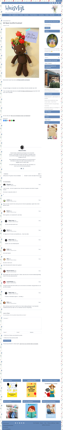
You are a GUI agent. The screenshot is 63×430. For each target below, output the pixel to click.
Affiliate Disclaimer (46, 425)
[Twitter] (17, 423)
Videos (46, 114)
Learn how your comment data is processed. (29, 343)
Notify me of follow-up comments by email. (13, 335)
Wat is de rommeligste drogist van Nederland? (20, 115)
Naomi (8, 211)
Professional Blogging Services (8, 425)
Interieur (21, 14)
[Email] (24, 423)
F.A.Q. (45, 423)
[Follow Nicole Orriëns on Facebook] (21, 168)
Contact (41, 423)
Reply (40, 184)
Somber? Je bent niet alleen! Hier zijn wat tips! (32, 176)
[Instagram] (20, 423)
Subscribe (47, 27)
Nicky (8, 302)
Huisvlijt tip (47, 105)
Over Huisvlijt (36, 423)
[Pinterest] (22, 423)
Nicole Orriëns (22, 150)
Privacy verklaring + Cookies (53, 423)
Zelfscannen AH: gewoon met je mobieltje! (12, 175)
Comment (6, 318)
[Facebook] (15, 423)
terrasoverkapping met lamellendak (52, 90)
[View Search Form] (59, 15)
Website (31, 332)
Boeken (47, 14)
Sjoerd (8, 230)
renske (8, 200)
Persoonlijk (52, 14)
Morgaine (9, 184)
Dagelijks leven (15, 14)
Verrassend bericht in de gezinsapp (52, 103)
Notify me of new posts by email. (11, 337)
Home (10, 14)
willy (8, 258)
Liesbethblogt (10, 281)
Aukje (8, 249)
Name (5, 332)
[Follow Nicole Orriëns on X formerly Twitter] (23, 168)
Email (18, 332)
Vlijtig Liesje (11, 220)
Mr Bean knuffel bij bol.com (27, 91)
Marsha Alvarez (10, 270)
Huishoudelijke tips (6, 20)
